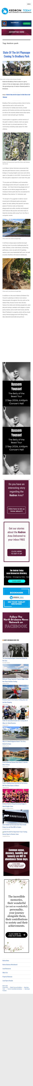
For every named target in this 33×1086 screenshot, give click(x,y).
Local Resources (7, 969)
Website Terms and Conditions (16, 987)
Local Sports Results (8, 981)
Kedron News (6, 960)
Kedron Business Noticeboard (10, 964)
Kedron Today (5, 985)
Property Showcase (7, 977)
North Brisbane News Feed (11, 640)
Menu (29, 4)
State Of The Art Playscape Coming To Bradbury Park (16, 54)
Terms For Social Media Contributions (15, 989)
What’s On (5, 973)
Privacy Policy (5, 987)
